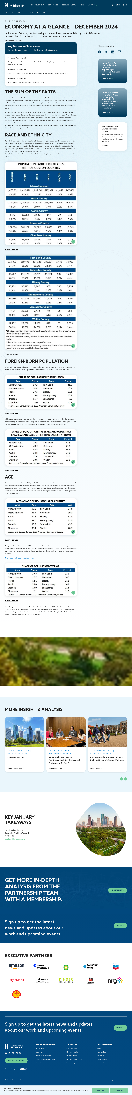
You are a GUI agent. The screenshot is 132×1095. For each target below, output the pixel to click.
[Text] (6, 1053)
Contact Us (101, 1063)
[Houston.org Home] (14, 5)
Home (8, 13)
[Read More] (112, 71)
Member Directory (72, 1055)
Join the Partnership (16, 1060)
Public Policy (70, 1063)
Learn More (107, 744)
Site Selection (40, 1048)
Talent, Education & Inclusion (45, 1059)
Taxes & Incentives (42, 1063)
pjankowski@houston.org (15, 839)
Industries (39, 1052)
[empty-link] (99, 51)
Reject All (100, 1090)
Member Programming (74, 1059)
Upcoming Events (72, 1048)
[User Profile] (126, 5)
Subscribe (120, 925)
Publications (101, 1055)
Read (112, 136)
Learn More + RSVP (24, 744)
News (99, 1048)
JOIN (118, 5)
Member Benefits (117, 890)
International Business (43, 1055)
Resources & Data (17, 13)
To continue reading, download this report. (19, 558)
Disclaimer (120, 1080)
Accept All (118, 1090)
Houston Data (101, 1052)
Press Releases (102, 1059)
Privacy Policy (109, 1080)
